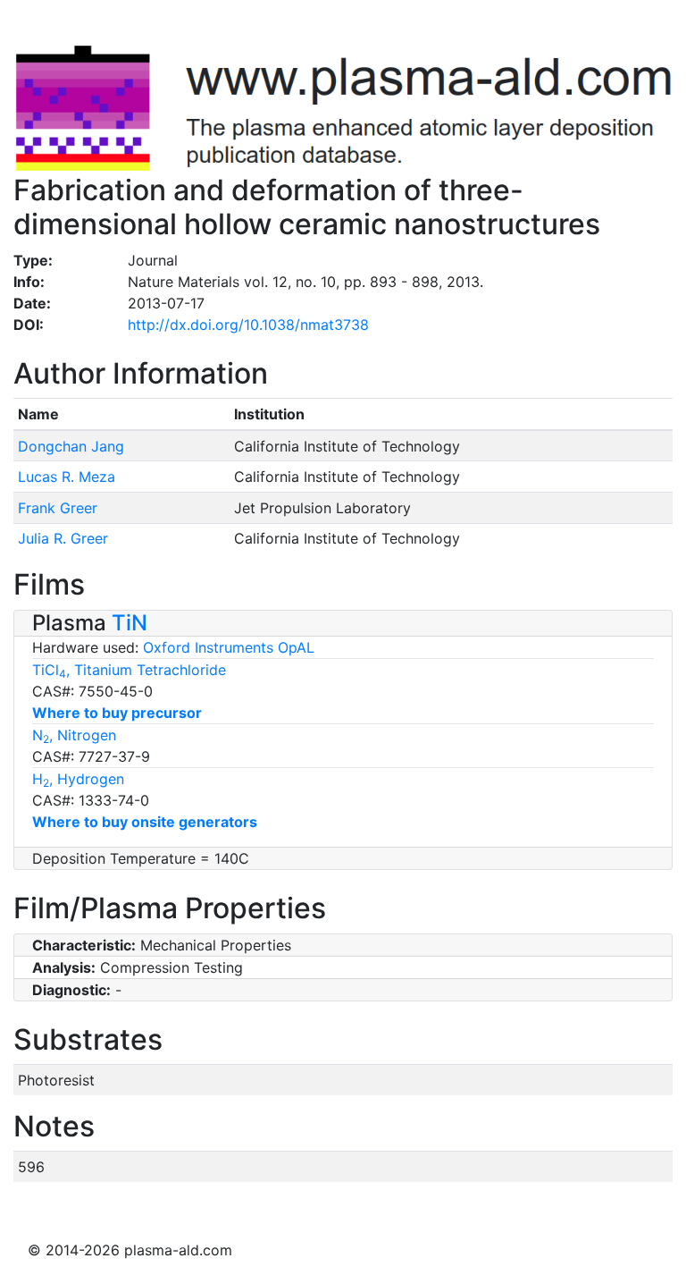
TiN (129, 623)
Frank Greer (57, 508)
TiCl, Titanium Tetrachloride (129, 670)
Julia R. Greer (63, 538)
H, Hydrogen (78, 779)
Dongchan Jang (71, 446)
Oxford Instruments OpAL (228, 647)
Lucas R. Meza (66, 477)
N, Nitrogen (74, 735)
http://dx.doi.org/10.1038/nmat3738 (248, 325)
